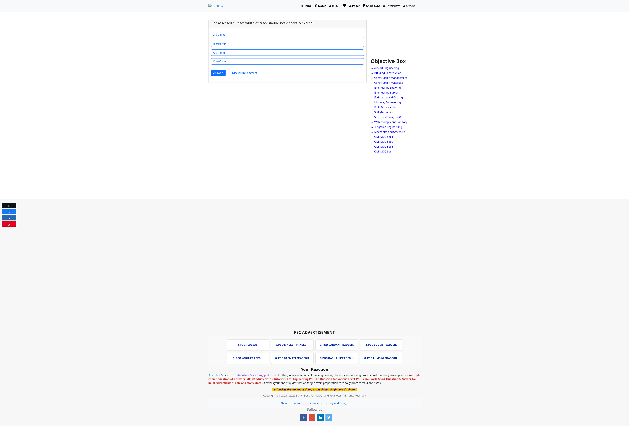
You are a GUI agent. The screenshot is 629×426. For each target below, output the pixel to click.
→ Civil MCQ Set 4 (382, 151)
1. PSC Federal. (248, 344)
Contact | (298, 403)
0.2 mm (220, 35)
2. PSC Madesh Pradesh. (292, 344)
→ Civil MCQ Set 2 (382, 141)
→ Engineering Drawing (386, 87)
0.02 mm (221, 61)
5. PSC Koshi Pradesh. (248, 358)
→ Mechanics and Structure (388, 132)
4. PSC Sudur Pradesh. (381, 344)
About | (285, 403)
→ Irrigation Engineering (386, 127)
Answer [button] (218, 73)
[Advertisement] (396, 37)
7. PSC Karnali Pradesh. (336, 358)
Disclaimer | (314, 403)
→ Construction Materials (387, 83)
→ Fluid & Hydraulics (384, 107)
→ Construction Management (389, 78)
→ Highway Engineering (386, 102)
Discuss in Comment (244, 73)
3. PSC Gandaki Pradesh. (337, 344)
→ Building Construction (386, 73)
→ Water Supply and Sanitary (389, 122)
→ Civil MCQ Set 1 (382, 137)
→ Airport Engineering (385, 68)
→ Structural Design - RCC (387, 117)
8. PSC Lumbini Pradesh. (381, 358)
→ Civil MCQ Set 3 (382, 146)
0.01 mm (221, 44)
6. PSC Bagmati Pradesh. (292, 358)
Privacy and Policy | (337, 403)
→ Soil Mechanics (382, 112)
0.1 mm (220, 52)
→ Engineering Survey (384, 92)
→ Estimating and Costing (387, 97)
